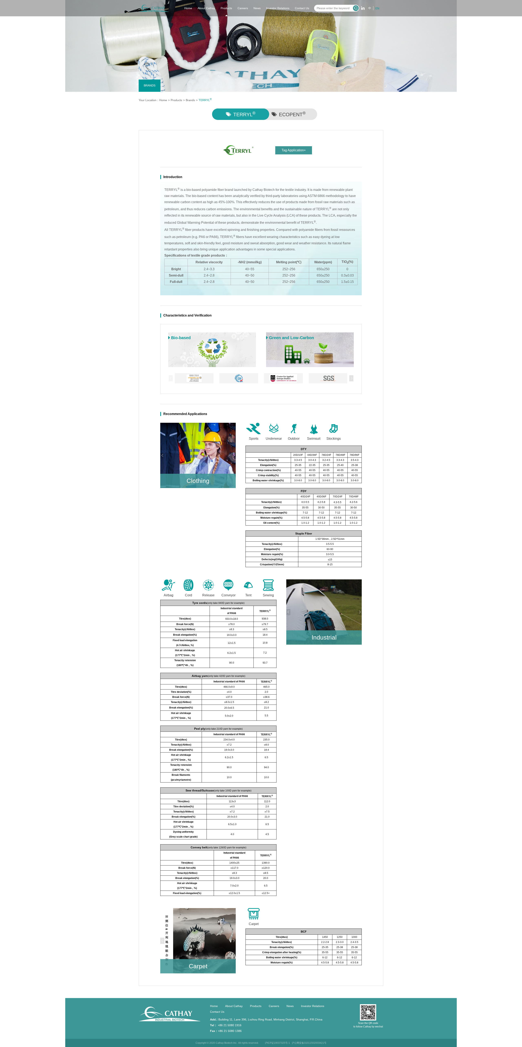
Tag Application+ (294, 150)
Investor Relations (277, 8)
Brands (149, 85)
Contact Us (302, 8)
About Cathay (206, 8)
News (257, 8)
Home (188, 8)
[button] (351, 378)
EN (377, 8)
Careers (243, 8)
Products (226, 8)
